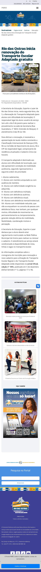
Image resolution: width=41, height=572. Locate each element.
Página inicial (18, 30)
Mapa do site (35, 3)
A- (26, 1)
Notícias (26, 30)
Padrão (35, 1)
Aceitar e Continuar (20, 566)
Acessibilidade (18, 3)
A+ (30, 1)
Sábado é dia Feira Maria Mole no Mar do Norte (20, 345)
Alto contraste (26, 3)
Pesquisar (20, 483)
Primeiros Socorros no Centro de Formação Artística (20, 378)
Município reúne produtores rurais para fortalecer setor (20, 317)
